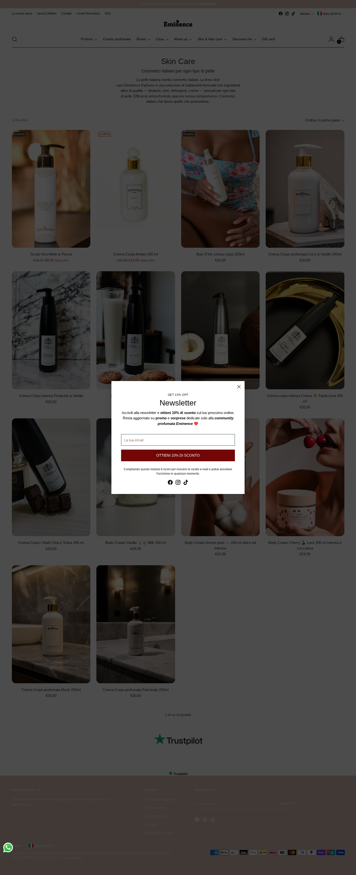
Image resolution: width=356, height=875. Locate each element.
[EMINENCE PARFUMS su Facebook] (170, 483)
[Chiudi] (239, 386)
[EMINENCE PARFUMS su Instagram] (178, 483)
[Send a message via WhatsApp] (8, 847)
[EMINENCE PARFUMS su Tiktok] (186, 483)
